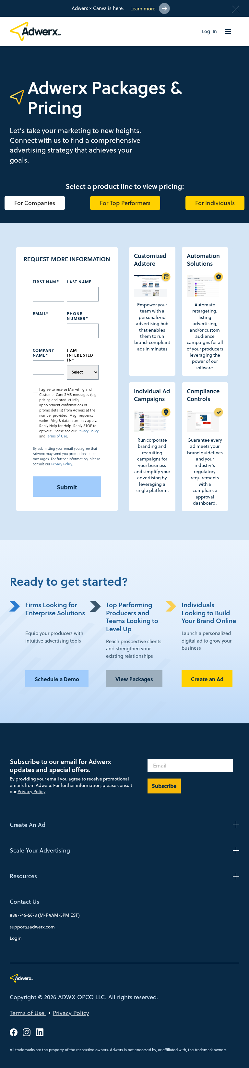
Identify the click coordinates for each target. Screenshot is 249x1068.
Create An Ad (27, 825)
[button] (228, 31)
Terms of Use (56, 436)
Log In (209, 31)
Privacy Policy (88, 431)
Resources (23, 876)
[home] (38, 31)
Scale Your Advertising (40, 850)
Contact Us (24, 902)
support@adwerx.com (32, 927)
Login (15, 938)
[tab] (35, 203)
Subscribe (164, 786)
